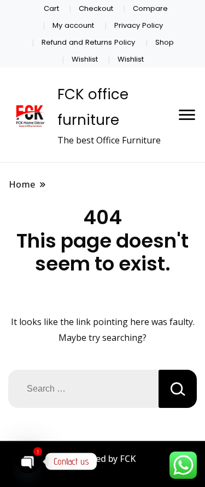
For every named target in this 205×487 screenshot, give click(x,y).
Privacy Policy (138, 25)
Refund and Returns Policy (88, 42)
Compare (150, 8)
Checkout (96, 8)
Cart (51, 8)
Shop (164, 42)
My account (73, 25)
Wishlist (85, 59)
